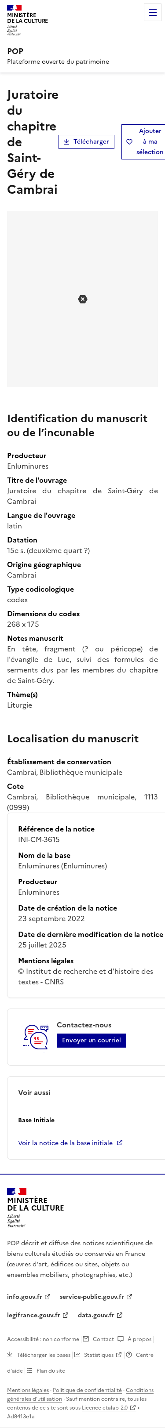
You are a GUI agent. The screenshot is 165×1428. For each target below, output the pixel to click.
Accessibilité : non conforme (43, 1339)
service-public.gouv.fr (92, 1296)
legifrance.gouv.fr (33, 1315)
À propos (139, 1339)
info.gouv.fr (24, 1296)
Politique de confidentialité (87, 1390)
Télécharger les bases (43, 1355)
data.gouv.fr (96, 1315)
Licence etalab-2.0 (105, 1408)
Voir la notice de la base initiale (65, 1143)
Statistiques (99, 1355)
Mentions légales (28, 1390)
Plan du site (51, 1371)
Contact (103, 1339)
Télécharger (91, 141)
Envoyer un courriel (91, 1040)
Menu (152, 12)
